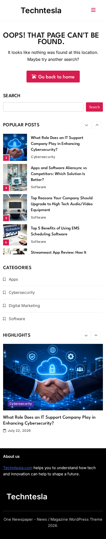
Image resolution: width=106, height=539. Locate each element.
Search (12, 96)
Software (38, 187)
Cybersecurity (43, 157)
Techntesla (41, 10)
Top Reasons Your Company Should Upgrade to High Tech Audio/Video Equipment (62, 204)
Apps (13, 279)
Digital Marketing (24, 305)
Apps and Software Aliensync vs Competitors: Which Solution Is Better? (59, 174)
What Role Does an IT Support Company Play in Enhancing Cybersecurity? (57, 144)
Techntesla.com (17, 467)
